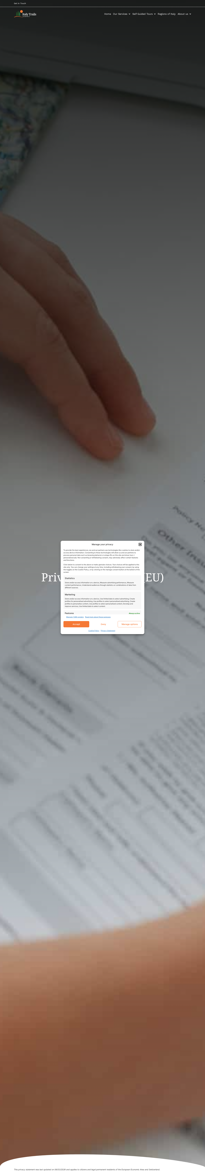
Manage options (130, 624)
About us (183, 14)
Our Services (120, 14)
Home (107, 14)
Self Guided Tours (142, 14)
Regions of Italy (167, 14)
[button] (140, 544)
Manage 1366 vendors (75, 617)
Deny (103, 624)
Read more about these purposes (98, 617)
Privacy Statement (108, 631)
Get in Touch (20, 3)
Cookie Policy (93, 631)
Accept (76, 624)
